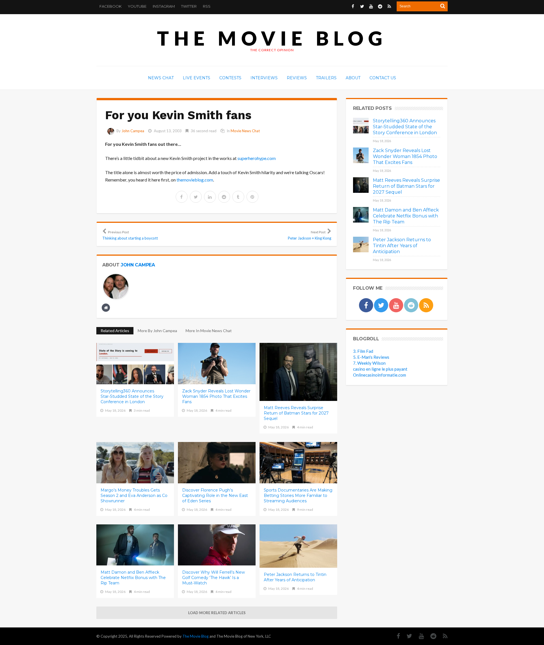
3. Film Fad (363, 351)
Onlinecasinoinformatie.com (379, 374)
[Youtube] (418, 636)
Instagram (164, 6)
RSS (207, 6)
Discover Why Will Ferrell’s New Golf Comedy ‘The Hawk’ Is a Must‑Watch (213, 578)
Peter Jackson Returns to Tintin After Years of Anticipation (295, 577)
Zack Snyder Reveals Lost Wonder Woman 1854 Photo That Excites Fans (216, 396)
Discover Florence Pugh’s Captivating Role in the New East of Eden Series (215, 495)
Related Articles (115, 330)
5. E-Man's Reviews (371, 357)
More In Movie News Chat (209, 330)
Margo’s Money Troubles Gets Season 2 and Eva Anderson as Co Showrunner (134, 495)
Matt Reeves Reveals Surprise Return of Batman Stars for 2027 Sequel (296, 413)
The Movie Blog (272, 38)
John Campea (133, 131)
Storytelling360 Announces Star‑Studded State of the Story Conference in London (132, 396)
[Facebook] (395, 636)
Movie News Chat (245, 131)
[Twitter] (406, 636)
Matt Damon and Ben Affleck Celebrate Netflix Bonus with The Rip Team (133, 578)
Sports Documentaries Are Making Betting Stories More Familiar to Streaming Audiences (298, 495)
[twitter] (196, 197)
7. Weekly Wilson (369, 363)
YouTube (137, 6)
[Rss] (442, 636)
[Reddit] (430, 636)
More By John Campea (157, 330)
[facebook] (182, 197)
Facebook (110, 6)
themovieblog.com (195, 179)
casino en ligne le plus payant (380, 368)
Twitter (189, 6)
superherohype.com (256, 158)
